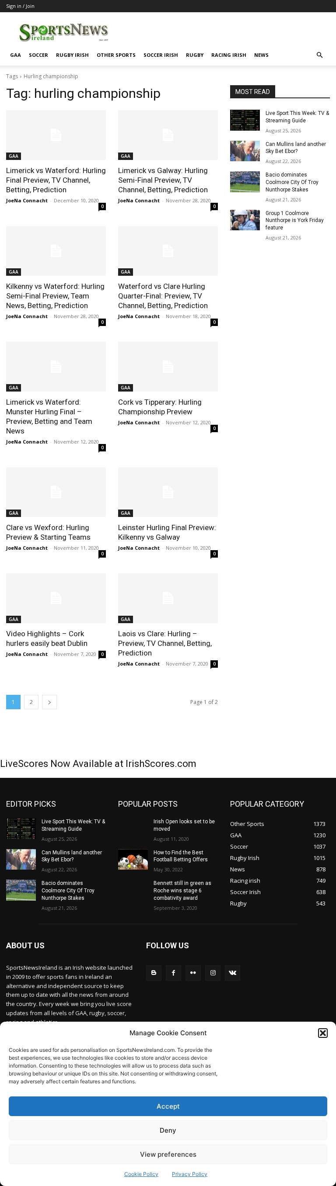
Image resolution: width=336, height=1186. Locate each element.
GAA (15, 55)
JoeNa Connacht (27, 200)
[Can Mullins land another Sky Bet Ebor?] (245, 151)
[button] (322, 1033)
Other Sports (116, 55)
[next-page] (49, 702)
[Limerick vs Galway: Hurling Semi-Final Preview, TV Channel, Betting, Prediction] (168, 135)
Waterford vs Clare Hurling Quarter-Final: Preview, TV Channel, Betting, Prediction (163, 296)
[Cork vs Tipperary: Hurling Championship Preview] (168, 367)
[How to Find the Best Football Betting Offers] (133, 859)
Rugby (194, 55)
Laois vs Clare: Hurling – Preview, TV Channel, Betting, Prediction (165, 643)
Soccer (38, 55)
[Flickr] (193, 973)
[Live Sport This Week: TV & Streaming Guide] (245, 120)
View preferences (168, 1154)
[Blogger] (153, 973)
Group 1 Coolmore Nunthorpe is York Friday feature (295, 220)
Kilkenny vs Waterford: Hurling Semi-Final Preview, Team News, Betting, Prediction (55, 296)
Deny (168, 1130)
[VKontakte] (232, 973)
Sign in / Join (20, 6)
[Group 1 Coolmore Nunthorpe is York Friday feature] (245, 220)
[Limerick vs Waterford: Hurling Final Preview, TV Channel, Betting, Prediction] (56, 135)
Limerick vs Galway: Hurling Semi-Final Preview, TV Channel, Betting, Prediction (163, 180)
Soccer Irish (161, 55)
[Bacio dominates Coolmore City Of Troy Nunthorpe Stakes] (245, 181)
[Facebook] (173, 973)
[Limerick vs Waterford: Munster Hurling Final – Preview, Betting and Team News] (56, 367)
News (261, 55)
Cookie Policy (141, 1174)
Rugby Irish (72, 55)
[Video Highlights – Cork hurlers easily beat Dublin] (56, 598)
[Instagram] (212, 973)
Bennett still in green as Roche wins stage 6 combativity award (182, 890)
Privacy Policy (189, 1174)
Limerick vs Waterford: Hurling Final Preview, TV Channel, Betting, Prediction (56, 180)
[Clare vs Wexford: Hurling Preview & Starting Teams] (56, 492)
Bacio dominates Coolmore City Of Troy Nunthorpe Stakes (292, 182)
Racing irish (228, 55)
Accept (168, 1106)
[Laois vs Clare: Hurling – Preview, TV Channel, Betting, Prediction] (168, 598)
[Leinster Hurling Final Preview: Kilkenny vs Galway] (168, 492)
